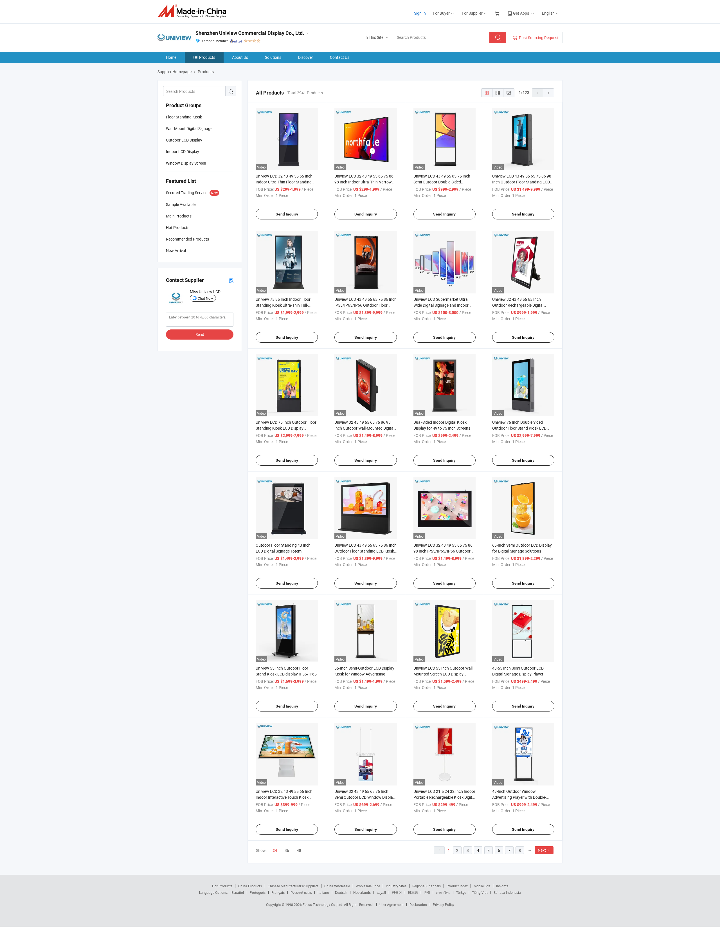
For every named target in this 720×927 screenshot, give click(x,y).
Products (207, 57)
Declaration (418, 904)
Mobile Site (482, 886)
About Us (240, 57)
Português (258, 892)
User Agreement (391, 904)
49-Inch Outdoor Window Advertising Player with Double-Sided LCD (519, 797)
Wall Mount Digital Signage (189, 128)
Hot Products (222, 886)
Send (199, 334)
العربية (381, 892)
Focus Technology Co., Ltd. (323, 904)
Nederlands (362, 892)
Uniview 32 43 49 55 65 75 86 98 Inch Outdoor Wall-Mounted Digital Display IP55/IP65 (364, 428)
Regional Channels (426, 886)
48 (299, 850)
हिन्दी (427, 892)
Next (542, 850)
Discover (305, 57)
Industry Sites (396, 886)
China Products (250, 886)
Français (278, 892)
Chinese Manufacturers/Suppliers (293, 886)
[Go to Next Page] (548, 93)
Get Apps (521, 13)
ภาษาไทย (443, 892)
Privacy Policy (443, 904)
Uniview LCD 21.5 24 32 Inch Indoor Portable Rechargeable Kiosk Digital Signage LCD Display (444, 797)
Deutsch (341, 892)
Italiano (323, 892)
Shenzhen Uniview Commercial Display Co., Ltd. (249, 33)
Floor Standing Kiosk (184, 117)
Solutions (273, 57)
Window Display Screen (186, 163)
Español (237, 892)
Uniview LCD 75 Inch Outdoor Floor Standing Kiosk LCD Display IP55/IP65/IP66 (286, 428)
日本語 (413, 892)
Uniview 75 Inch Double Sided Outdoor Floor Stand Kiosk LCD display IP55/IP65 (519, 428)
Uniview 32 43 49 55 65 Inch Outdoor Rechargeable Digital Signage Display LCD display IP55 (521, 305)
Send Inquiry (287, 214)
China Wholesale (337, 886)
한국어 (397, 892)
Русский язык (301, 892)
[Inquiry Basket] (498, 13)
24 (275, 850)
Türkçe (461, 892)
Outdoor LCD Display (184, 140)
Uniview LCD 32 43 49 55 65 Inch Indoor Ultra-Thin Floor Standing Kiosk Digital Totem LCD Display (284, 181)
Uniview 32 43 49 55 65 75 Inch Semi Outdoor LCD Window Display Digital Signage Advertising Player (364, 797)
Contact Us (339, 57)
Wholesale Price (368, 886)
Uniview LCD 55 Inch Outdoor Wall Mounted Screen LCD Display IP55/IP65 (442, 674)
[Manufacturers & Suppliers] (194, 11)
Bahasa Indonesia (507, 892)
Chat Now (205, 298)
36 (287, 850)
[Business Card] (231, 280)
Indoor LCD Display (182, 151)
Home (171, 57)
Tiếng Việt (480, 892)
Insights (502, 886)
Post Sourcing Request (539, 37)
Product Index (457, 886)
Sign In (420, 13)
